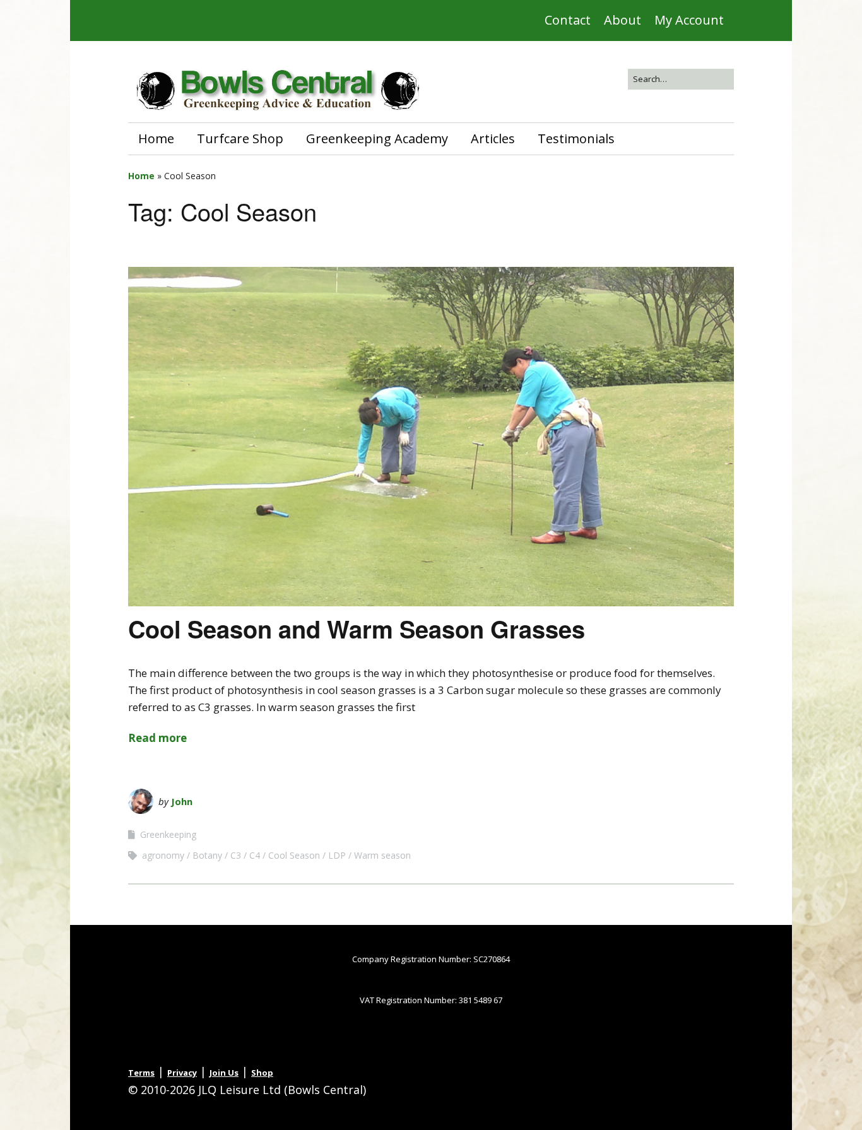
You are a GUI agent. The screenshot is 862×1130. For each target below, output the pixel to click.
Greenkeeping (168, 834)
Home (156, 138)
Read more (157, 738)
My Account (689, 19)
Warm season (382, 855)
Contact (568, 19)
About (622, 19)
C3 (235, 855)
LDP (337, 855)
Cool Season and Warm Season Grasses (356, 628)
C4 (254, 855)
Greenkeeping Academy (377, 138)
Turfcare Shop (240, 138)
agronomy (163, 855)
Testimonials (576, 138)
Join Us (224, 1072)
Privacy (182, 1072)
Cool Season (294, 855)
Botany (207, 855)
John (181, 801)
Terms (141, 1072)
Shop (262, 1072)
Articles (493, 138)
